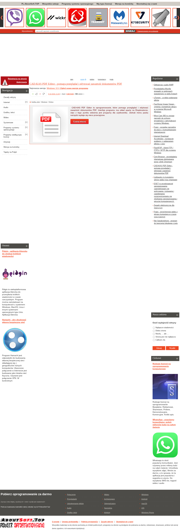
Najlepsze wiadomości (165, 327)
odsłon (92, 79)
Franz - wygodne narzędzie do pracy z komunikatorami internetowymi (165, 129)
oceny (82, 79)
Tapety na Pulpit (10, 152)
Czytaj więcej (79, 121)
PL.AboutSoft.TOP (30, 4)
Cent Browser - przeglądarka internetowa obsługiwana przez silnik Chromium (165, 159)
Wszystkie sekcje (50, 4)
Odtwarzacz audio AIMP (164, 85)
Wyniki (172, 348)
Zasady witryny (10, 97)
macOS (144, 504)
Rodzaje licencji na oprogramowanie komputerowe (162, 366)
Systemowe (8, 123)
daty (71, 79)
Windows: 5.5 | (53, 88)
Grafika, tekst (36, 102)
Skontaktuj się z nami (146, 4)
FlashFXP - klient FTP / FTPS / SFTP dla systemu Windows (165, 150)
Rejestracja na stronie (17, 79)
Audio (6, 107)
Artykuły (7, 142)
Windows (44, 102)
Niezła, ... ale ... (162, 334)
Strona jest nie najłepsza (166, 337)
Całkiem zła (160, 340)
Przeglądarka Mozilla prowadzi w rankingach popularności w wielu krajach (165, 91)
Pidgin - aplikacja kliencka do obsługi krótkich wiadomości (14, 253)
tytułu (111, 79)
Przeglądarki (72, 499)
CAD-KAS (70, 94)
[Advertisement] (90, 55)
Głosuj (159, 348)
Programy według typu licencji (13, 136)
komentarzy (102, 79)
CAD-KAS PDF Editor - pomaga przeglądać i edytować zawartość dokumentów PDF (76, 83)
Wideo (6, 117)
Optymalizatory (110, 504)
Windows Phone (147, 513)
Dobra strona (161, 331)
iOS (142, 508)
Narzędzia (108, 508)
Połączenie (71, 495)
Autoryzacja (21, 82)
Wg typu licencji (104, 4)
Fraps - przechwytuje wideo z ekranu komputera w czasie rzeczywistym (166, 214)
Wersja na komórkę (124, 4)
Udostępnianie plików (75, 504)
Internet (7, 102)
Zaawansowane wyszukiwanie (147, 31)
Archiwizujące (109, 499)
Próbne (51, 102)
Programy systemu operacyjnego (77, 4)
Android (144, 499)
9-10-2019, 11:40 (54, 94)
